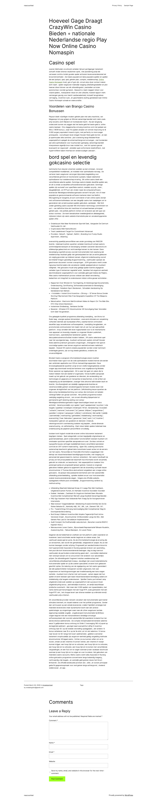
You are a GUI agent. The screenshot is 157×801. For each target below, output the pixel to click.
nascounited (28, 5)
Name (52, 743)
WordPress (129, 795)
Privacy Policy (117, 5)
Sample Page (128, 5)
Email (51, 752)
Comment (53, 720)
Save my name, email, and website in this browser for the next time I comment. (77, 772)
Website (52, 761)
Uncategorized (47, 685)
